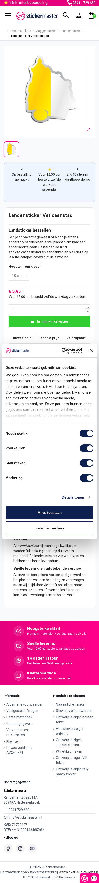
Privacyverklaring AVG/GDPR (19, 750)
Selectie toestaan (49, 528)
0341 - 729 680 (84, 3)
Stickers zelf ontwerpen (74, 711)
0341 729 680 (19, 810)
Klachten (13, 741)
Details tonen (73, 497)
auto (15, 257)
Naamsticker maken (71, 704)
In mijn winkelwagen (53, 321)
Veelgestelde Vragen (22, 711)
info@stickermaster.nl (25, 817)
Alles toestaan (50, 513)
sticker (14, 252)
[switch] (86, 448)
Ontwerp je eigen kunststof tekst (69, 742)
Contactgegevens (19, 724)
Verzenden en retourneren (17, 732)
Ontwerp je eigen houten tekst (74, 719)
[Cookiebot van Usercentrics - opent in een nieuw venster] (62, 351)
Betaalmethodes (19, 717)
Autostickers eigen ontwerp (70, 731)
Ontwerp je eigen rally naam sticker (72, 771)
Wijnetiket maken (69, 751)
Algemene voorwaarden (24, 704)
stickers (33, 546)
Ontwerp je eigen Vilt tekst (71, 760)
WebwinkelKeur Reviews (77, 872)
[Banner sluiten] (91, 350)
